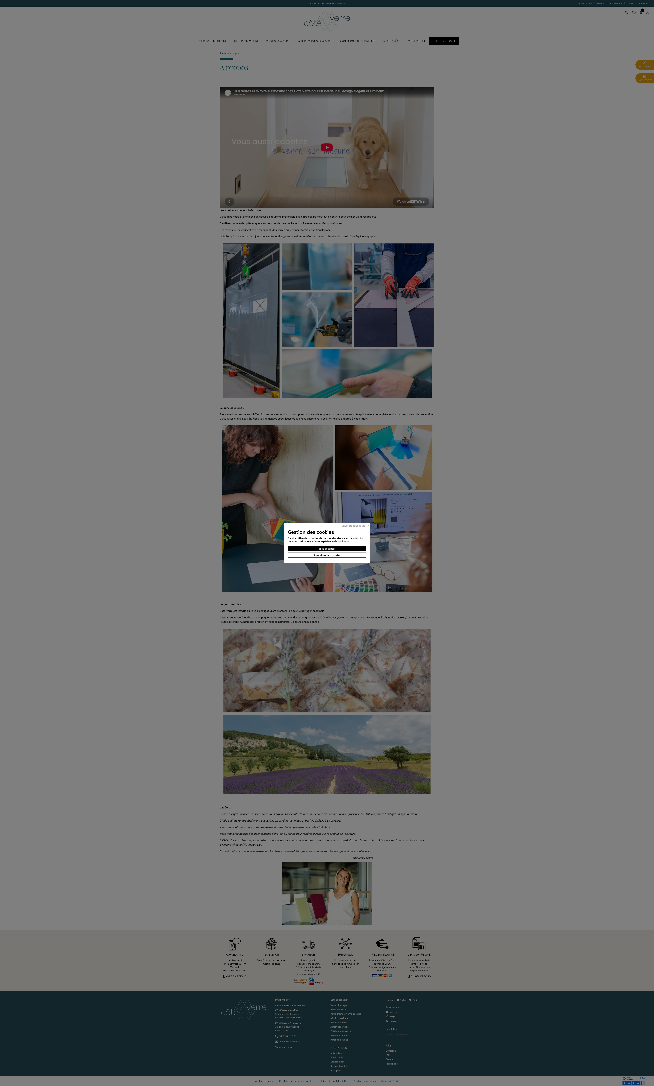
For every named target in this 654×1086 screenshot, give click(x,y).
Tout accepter (327, 548)
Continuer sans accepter (355, 525)
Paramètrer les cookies (327, 555)
